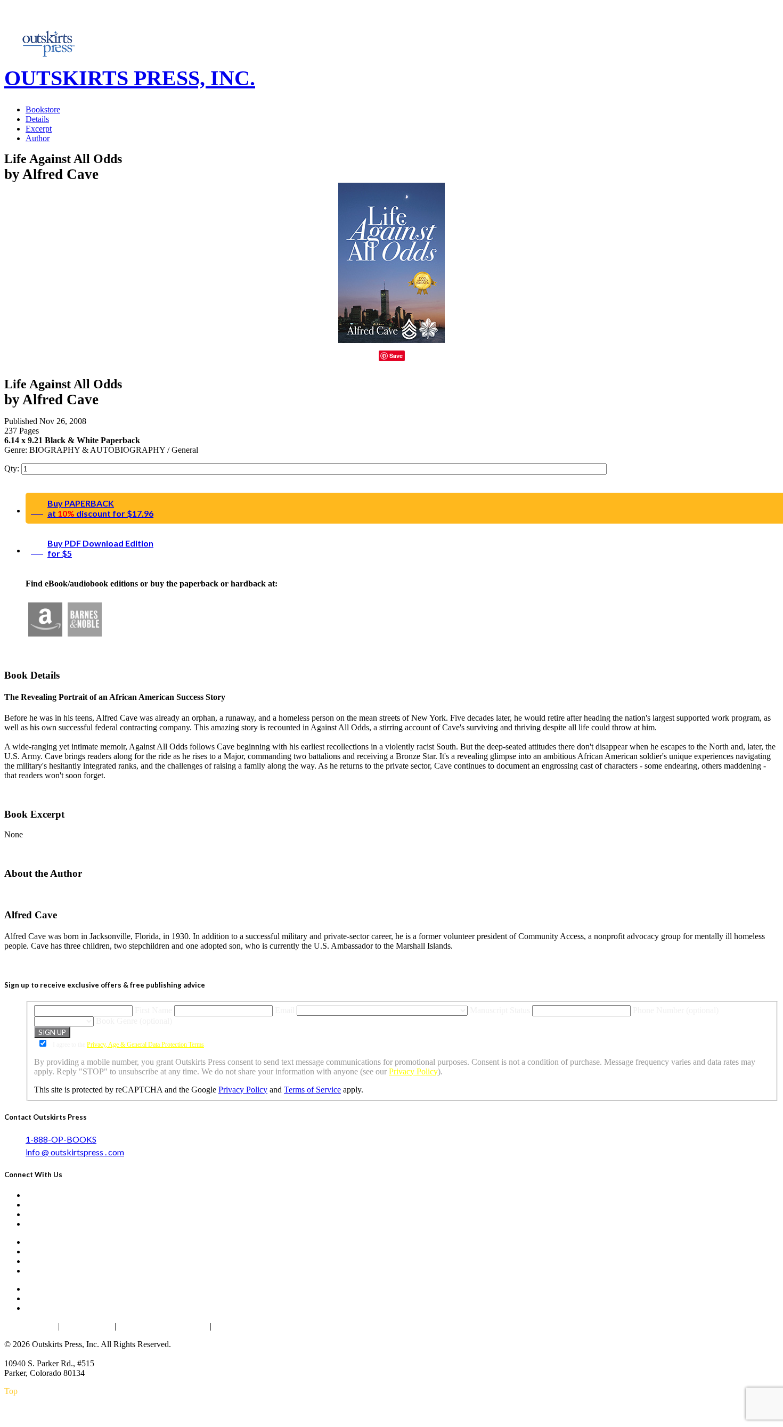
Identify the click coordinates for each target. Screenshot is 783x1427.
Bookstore (43, 109)
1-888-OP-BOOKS (61, 1139)
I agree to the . (128, 1044)
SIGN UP (52, 1032)
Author (38, 138)
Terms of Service (312, 1089)
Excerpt (39, 128)
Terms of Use (87, 1326)
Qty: (12, 468)
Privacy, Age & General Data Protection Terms (145, 1044)
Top (11, 1391)
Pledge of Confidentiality (163, 1326)
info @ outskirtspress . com (75, 1152)
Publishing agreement (252, 1326)
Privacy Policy (413, 1071)
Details (37, 119)
